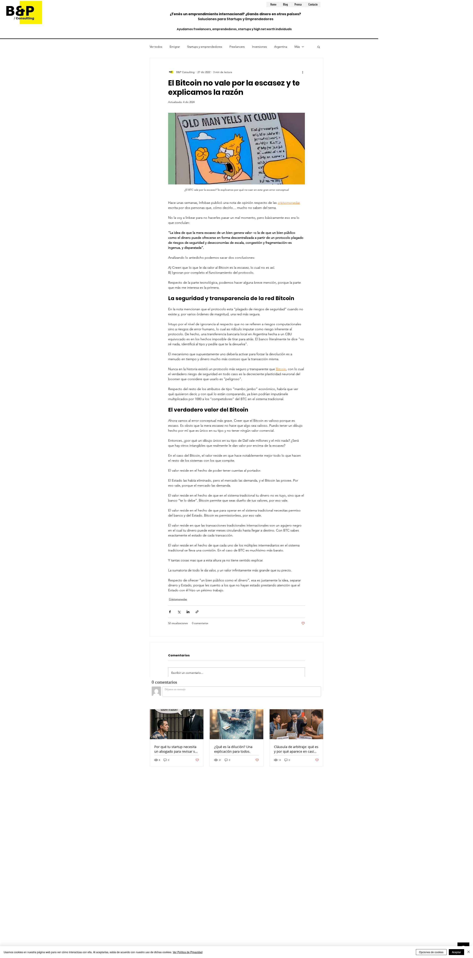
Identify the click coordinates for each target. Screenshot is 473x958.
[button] (318, 46)
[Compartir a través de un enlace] (197, 612)
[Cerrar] (468, 952)
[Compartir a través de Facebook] (170, 612)
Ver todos (156, 46)
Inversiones (259, 46)
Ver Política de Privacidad (188, 952)
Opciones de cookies (431, 952)
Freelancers (237, 46)
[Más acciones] (302, 72)
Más (297, 46)
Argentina (280, 46)
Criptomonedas (178, 599)
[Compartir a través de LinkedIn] (188, 612)
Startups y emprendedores (204, 46)
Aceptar (456, 952)
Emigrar (175, 46)
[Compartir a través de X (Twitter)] (179, 612)
